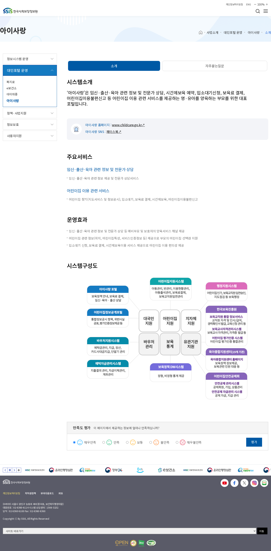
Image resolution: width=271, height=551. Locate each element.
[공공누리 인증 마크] (121, 543)
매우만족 (90, 442)
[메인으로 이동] (20, 10)
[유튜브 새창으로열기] (225, 483)
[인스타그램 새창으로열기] (254, 483)
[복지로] (140, 470)
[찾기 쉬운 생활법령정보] (87, 470)
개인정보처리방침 (234, 4)
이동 (261, 531)
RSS (61, 493)
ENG (248, 4)
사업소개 (212, 32)
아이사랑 (253, 32)
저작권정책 (30, 493)
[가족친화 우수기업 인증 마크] (133, 543)
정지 (9, 470)
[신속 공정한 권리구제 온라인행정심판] (61, 470)
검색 (258, 11)
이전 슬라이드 (5, 470)
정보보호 (13, 124)
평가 (254, 441)
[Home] (202, 32)
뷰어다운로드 (47, 493)
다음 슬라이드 (14, 470)
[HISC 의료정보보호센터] (34, 470)
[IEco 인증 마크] (141, 543)
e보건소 (11, 88)
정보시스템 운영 (17, 58)
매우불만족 (194, 442)
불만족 (164, 442)
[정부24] (114, 470)
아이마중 (12, 94)
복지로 (11, 82)
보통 (140, 442)
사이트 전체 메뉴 (265, 11)
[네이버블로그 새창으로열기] (264, 483)
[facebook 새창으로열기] (234, 483)
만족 (116, 442)
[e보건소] (166, 470)
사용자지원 (14, 135)
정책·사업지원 (16, 113)
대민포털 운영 (233, 32)
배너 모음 (18, 470)
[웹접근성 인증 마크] (151, 543)
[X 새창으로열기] (244, 483)
